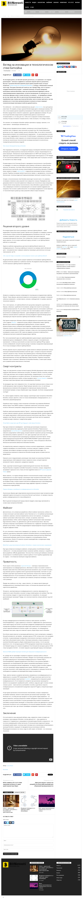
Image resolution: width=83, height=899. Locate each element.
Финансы (58, 870)
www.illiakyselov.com (61, 298)
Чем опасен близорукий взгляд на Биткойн (14, 146)
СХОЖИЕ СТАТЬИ (8, 792)
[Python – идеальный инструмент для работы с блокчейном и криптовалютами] (11, 801)
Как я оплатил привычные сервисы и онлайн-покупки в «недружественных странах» (66, 266)
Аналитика (41, 2)
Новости (28, 2)
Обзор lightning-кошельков (70, 287)
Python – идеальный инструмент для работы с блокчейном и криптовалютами (10, 810)
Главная (4, 16)
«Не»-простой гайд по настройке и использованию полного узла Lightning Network (25, 255)
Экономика (42, 11)
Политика (33, 11)
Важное (56, 2)
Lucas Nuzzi (10, 765)
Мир (26, 11)
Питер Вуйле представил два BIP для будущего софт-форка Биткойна (21, 423)
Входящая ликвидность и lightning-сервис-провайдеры (28, 809)
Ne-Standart (7, 70)
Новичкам (63, 2)
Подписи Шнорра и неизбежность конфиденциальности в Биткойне (21, 489)
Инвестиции (51, 11)
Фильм (77, 2)
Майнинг (49, 2)
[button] (79, 12)
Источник (5, 769)
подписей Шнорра (26, 565)
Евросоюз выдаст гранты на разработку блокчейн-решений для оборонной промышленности (41, 784)
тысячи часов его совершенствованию (20, 85)
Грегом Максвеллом (16, 430)
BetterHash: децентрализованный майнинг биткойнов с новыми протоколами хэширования (27, 545)
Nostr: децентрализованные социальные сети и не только (46, 809)
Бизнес (58, 872)
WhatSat (14, 322)
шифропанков (38, 107)
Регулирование (60, 875)
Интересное (71, 11)
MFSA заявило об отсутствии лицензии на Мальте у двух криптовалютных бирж (12, 784)
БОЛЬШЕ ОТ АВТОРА (19, 792)
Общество (59, 880)
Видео (34, 2)
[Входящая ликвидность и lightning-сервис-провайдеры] (29, 801)
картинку (65, 247)
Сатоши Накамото (42, 378)
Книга (27, 7)
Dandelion (27, 679)
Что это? (71, 2)
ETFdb (58, 271)
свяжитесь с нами (68, 335)
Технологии (61, 11)
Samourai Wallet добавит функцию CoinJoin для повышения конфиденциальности (25, 651)
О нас (32, 7)
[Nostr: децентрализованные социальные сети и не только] (47, 801)
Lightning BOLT (21, 171)
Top (8, 16)
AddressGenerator (60, 264)
